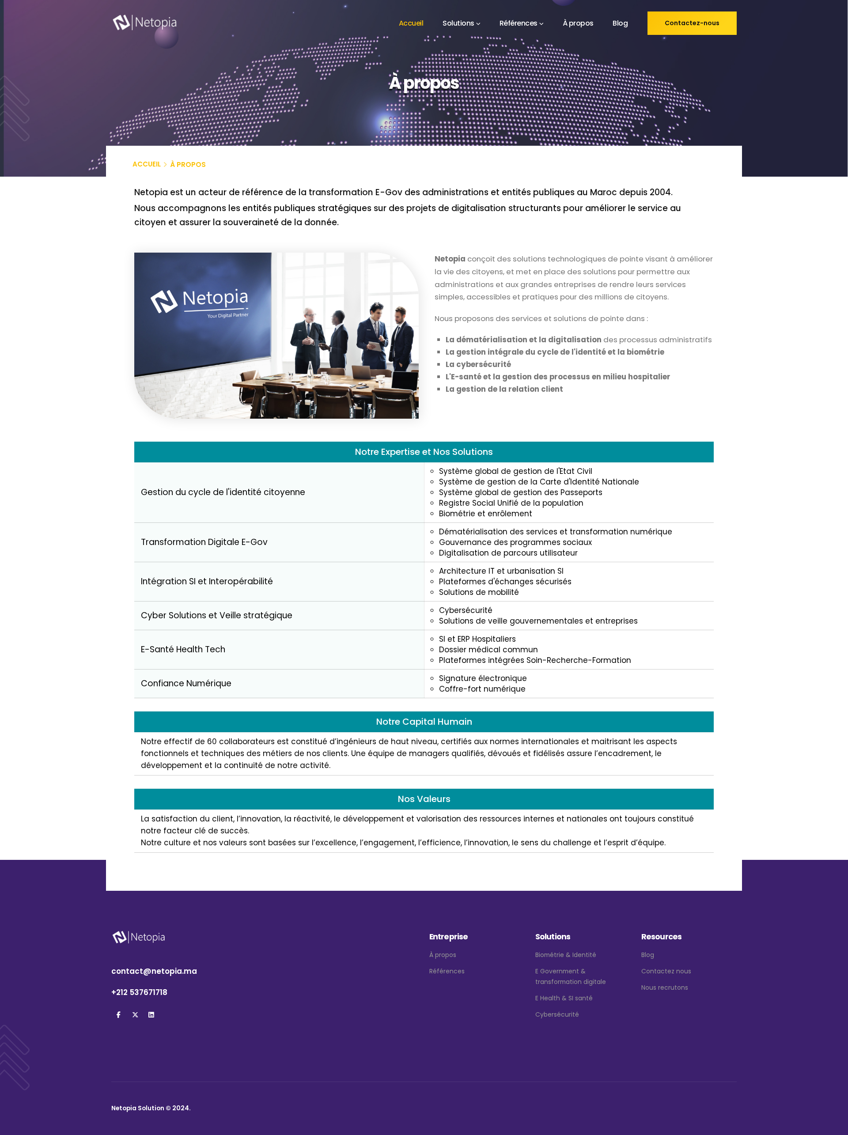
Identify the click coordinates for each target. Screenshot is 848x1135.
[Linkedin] (151, 1015)
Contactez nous (666, 971)
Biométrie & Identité (565, 954)
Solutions (458, 23)
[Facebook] (118, 1015)
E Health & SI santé (564, 998)
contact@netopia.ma (154, 971)
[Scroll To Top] (833, 1125)
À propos (578, 23)
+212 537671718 (139, 992)
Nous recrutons (664, 987)
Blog (620, 23)
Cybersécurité (557, 1014)
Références (519, 23)
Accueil (411, 23)
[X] (135, 1015)
